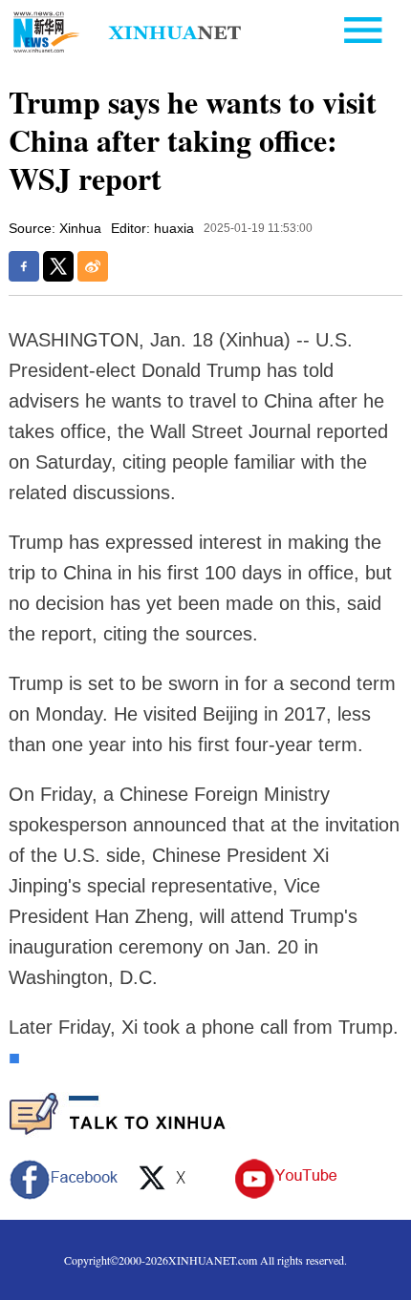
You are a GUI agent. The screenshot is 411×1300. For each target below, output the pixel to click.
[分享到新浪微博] (92, 266)
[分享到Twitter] (58, 266)
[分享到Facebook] (24, 266)
